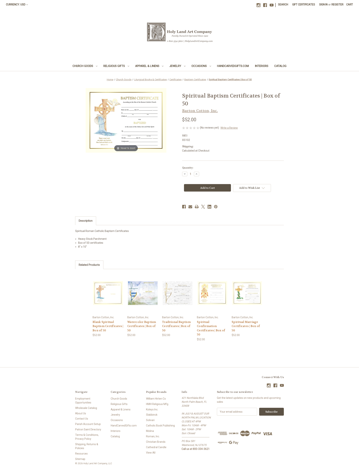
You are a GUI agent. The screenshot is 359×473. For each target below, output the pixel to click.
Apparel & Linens (147, 66)
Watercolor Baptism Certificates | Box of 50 (141, 326)
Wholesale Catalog (86, 407)
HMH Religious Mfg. (157, 404)
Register (337, 4)
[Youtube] (272, 5)
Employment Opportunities (83, 400)
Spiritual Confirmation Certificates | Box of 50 (211, 328)
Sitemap (80, 458)
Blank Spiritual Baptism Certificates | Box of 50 (108, 326)
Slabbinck (151, 414)
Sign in (323, 4)
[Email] (190, 206)
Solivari (150, 420)
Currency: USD (15, 4)
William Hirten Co (156, 398)
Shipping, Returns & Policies (86, 446)
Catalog (280, 66)
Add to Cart (108, 296)
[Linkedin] (209, 206)
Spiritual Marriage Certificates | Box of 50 (246, 326)
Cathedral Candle (156, 447)
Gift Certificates (303, 4)
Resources (81, 453)
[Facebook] (265, 5)
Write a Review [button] (229, 127)
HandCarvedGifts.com (233, 66)
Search (283, 4)
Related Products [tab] (89, 264)
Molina (150, 430)
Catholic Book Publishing (160, 425)
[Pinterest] (216, 206)
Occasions (199, 66)
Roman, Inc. (153, 436)
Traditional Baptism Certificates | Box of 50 (176, 326)
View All (150, 452)
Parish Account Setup (88, 424)
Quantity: (187, 167)
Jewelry (175, 66)
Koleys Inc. (152, 409)
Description (86, 220)
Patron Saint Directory (88, 429)
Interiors (261, 66)
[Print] (197, 206)
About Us (80, 413)
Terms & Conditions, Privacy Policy (87, 436)
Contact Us (81, 418)
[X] (203, 206)
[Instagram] (258, 5)
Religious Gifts (114, 66)
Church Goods (83, 66)
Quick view (107, 289)
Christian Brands (155, 441)
